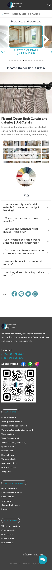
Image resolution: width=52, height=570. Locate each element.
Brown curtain (7, 538)
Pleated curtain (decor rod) (14, 425)
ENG (36, 555)
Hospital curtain (8, 467)
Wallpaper (6, 471)
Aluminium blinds (9, 463)
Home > (7, 13)
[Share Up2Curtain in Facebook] (14, 294)
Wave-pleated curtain (11, 421)
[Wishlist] (49, 5)
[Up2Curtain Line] (30, 363)
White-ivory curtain (10, 526)
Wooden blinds (8, 459)
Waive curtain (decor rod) (13, 442)
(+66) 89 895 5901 (12, 358)
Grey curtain (7, 534)
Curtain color (10, 520)
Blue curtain (7, 542)
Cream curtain (8, 530)
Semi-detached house (11, 492)
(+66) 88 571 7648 (12, 354)
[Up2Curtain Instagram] (37, 363)
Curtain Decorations (13, 482)
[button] (26, 207)
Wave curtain (7, 434)
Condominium (7, 496)
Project (4, 509)
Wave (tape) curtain (10, 438)
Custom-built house (10, 505)
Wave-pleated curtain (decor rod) (17, 430)
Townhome (6, 500)
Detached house (9, 488)
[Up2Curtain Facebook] (23, 363)
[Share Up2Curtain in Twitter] (28, 294)
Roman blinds (7, 454)
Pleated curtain (8, 417)
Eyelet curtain (7, 446)
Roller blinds (7, 450)
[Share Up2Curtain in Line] (21, 294)
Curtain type (10, 411)
